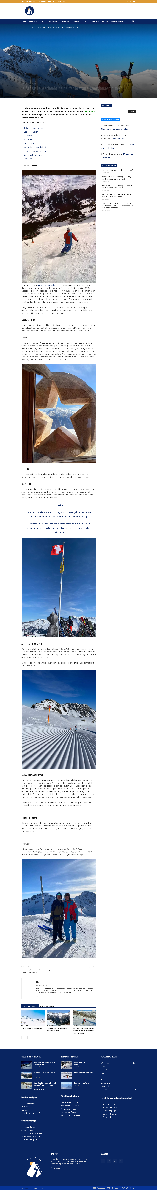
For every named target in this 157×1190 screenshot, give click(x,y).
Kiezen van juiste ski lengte (31, 1133)
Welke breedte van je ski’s (31, 1136)
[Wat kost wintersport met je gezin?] (66, 1075)
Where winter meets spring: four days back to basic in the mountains (117, 178)
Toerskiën (25, 1110)
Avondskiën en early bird (35, 147)
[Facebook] (123, 1)
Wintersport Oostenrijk (70, 1106)
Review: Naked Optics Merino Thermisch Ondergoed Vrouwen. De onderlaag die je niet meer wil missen (83, 1030)
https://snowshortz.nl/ (42, 985)
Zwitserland (33, 83)
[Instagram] (126, 1)
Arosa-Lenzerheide (46, 285)
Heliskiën (24, 1107)
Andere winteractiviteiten (35, 151)
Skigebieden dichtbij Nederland (73, 1102)
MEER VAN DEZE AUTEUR (47, 1006)
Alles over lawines (28, 1103)
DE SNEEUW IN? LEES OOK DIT (110, 120)
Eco (86, 21)
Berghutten (29, 143)
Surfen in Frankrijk (110, 1107)
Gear (41, 21)
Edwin (25, 93)
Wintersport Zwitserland (70, 1112)
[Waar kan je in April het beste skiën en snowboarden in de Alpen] (58, 1018)
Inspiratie (77, 21)
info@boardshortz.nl (81, 1168)
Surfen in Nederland (111, 1117)
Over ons (94, 21)
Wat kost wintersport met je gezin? (83, 1072)
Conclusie (28, 159)
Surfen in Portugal (110, 1114)
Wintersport (32, 27)
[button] (133, 21)
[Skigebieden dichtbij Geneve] (66, 1085)
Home (24, 21)
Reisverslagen (52, 21)
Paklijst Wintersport (29, 1140)
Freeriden (32, 21)
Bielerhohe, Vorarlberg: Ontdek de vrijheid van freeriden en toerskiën (38, 971)
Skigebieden (65, 21)
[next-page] (26, 1037)
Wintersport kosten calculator (112, 21)
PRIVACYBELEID (42, 1)
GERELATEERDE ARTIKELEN (30, 1006)
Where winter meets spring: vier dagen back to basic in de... (44, 1063)
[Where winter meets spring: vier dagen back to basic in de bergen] (26, 1065)
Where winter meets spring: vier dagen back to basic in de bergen (117, 186)
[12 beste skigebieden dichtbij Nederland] (66, 1065)
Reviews (74, 1025)
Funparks (28, 139)
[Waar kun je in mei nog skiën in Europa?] (33, 1018)
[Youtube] (134, 1)
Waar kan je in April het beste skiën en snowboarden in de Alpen (117, 195)
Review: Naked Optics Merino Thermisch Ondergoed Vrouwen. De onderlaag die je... (45, 1085)
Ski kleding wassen (28, 1130)
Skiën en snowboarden (34, 128)
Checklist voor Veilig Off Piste (32, 1113)
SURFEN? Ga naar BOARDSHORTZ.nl (56, 1)
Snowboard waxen (28, 1127)
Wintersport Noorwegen (70, 1115)
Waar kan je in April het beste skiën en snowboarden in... (44, 1073)
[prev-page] (22, 1037)
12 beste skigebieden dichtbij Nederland (82, 1063)
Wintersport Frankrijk (69, 1109)
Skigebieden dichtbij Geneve (81, 1083)
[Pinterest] (130, 1)
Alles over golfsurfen (111, 1104)
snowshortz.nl (28, 1188)
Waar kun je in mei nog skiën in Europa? (32, 1028)
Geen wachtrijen (31, 132)
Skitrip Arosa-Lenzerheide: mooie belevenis (79, 970)
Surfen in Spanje (109, 1111)
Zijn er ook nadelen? (33, 155)
